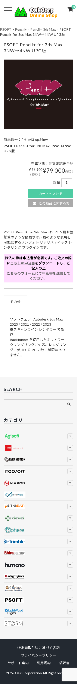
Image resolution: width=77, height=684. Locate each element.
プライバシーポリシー (38, 655)
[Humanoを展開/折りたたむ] (70, 565)
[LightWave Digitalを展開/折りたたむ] (70, 611)
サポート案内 (18, 663)
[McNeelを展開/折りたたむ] (70, 553)
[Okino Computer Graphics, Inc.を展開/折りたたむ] (70, 588)
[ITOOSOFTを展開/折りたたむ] (70, 471)
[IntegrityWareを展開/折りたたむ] (70, 576)
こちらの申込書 (22, 263)
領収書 (64, 663)
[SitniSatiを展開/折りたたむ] (70, 506)
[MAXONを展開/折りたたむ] (70, 483)
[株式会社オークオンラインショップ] (38, 15)
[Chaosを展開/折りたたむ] (70, 448)
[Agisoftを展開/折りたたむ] (70, 436)
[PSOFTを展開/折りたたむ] (70, 600)
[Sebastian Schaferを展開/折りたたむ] (70, 623)
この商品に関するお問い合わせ (54, 204)
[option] (38, 94)
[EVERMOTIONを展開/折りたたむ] (70, 459)
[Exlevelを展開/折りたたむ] (70, 518)
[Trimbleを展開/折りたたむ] (70, 541)
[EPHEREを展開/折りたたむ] (70, 530)
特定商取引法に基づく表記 (38, 648)
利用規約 (44, 663)
